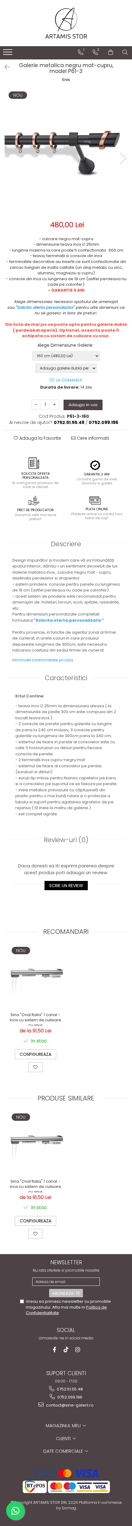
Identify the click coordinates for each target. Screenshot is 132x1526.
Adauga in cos (83, 405)
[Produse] (8, 54)
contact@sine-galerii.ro (69, 1405)
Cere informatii (92, 438)
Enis (66, 80)
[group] (66, 152)
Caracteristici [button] (66, 677)
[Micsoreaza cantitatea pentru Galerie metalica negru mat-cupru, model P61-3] (36, 405)
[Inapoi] (4, 67)
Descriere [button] (66, 543)
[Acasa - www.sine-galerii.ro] (66, 23)
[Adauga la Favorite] (35, 1067)
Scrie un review (66, 885)
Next (122, 158)
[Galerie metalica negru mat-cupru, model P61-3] (66, 152)
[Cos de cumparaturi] (110, 52)
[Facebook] (54, 1349)
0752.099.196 (69, 1397)
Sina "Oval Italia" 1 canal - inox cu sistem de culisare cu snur (35, 1019)
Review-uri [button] (66, 839)
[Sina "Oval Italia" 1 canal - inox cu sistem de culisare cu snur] (35, 977)
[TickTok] (66, 1349)
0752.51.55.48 (69, 1389)
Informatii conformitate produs (42, 660)
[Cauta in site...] (125, 52)
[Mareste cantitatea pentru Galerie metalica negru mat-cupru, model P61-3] (54, 405)
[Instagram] (77, 1349)
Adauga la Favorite (39, 438)
